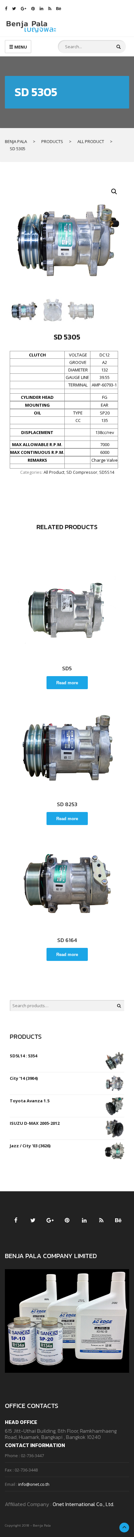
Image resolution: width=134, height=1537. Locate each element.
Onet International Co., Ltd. (83, 1504)
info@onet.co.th (33, 1484)
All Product (54, 472)
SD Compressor (81, 472)
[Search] (119, 1005)
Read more (67, 682)
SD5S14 (106, 472)
